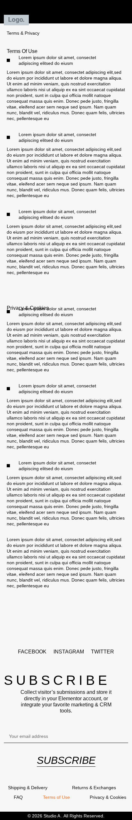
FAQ (18, 797)
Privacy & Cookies (108, 797)
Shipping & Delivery (27, 787)
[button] (66, 11)
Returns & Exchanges (94, 787)
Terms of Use (56, 797)
